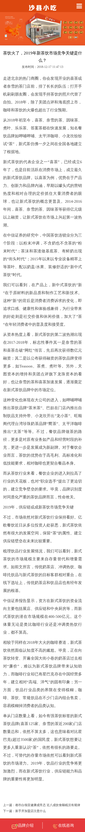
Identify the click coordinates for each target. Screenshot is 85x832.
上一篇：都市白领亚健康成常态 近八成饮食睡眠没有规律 (41, 805)
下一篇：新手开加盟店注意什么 (24, 811)
